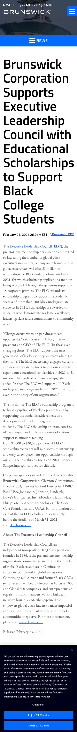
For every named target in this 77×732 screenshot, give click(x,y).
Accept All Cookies (38, 725)
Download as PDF (62, 234)
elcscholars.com (20, 525)
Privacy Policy (42, 696)
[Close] (72, 650)
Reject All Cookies (38, 715)
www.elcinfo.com (31, 622)
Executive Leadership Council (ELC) (36, 246)
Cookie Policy (25, 696)
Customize (38, 704)
